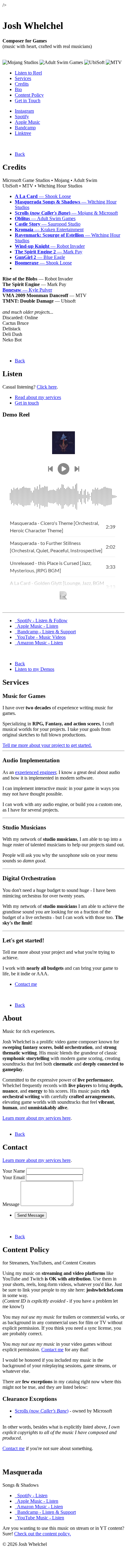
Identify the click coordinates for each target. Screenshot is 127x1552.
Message (10, 1204)
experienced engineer (35, 772)
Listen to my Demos (34, 669)
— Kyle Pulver (27, 289)
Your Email (13, 1177)
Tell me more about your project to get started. (47, 745)
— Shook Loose (43, 196)
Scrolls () (41, 1410)
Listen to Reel (28, 72)
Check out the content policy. (42, 1533)
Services (23, 78)
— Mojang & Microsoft (66, 213)
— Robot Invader (50, 246)
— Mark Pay (48, 251)
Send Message (30, 1215)
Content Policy (29, 95)
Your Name (13, 1171)
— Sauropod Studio (47, 224)
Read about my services (38, 397)
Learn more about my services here (36, 1118)
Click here (47, 386)
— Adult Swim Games (45, 218)
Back (20, 154)
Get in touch (27, 402)
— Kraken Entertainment (49, 229)
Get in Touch (27, 100)
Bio (18, 89)
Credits (22, 84)
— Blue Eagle (40, 257)
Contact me (26, 984)
